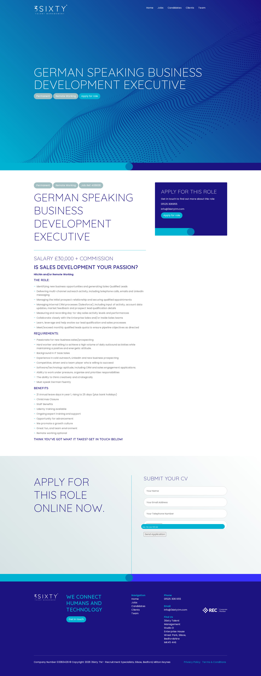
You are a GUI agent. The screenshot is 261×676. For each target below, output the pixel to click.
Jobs (160, 7)
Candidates (175, 7)
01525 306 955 (172, 599)
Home (149, 7)
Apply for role (89, 96)
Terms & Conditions (214, 662)
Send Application (155, 534)
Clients (190, 7)
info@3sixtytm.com (175, 609)
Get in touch (76, 619)
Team (201, 7)
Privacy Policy (192, 662)
